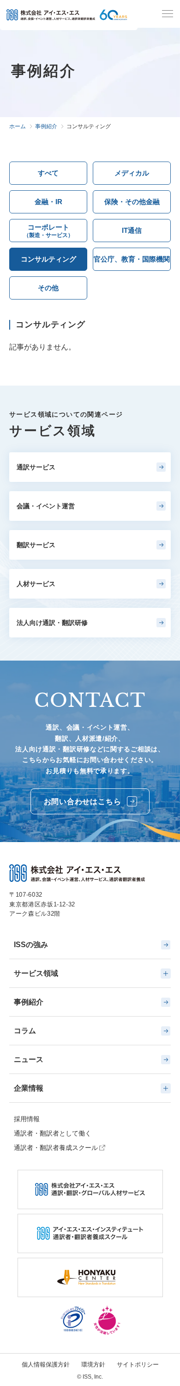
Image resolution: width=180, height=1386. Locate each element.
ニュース (28, 1059)
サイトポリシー (138, 1364)
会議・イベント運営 (46, 506)
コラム (25, 1031)
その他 (48, 288)
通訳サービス (36, 467)
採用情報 (27, 1119)
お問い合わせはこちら (82, 801)
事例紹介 (28, 1002)
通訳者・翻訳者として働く (52, 1133)
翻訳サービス (36, 545)
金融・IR (48, 202)
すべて (48, 173)
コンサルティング (48, 259)
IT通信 (132, 230)
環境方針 (93, 1364)
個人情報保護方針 (46, 1364)
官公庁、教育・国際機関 (132, 259)
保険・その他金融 (132, 202)
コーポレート (48, 230)
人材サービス (36, 583)
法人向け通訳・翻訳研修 (52, 622)
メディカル (131, 173)
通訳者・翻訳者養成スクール (56, 1147)
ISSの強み (31, 945)
